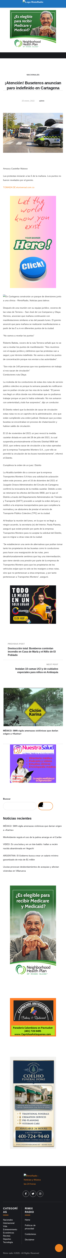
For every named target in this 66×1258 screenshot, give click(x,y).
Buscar (6, 799)
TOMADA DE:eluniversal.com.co (18, 187)
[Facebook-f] (26, 1194)
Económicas (8, 1233)
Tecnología (8, 1242)
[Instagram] (40, 1194)
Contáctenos (30, 1234)
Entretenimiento (10, 1229)
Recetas (6, 1236)
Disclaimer (29, 1240)
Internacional (8, 1223)
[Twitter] (33, 1194)
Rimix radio (8, 1253)
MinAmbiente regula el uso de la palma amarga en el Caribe (32, 837)
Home (27, 1220)
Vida (5, 1226)
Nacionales (33, 75)
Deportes (7, 1239)
